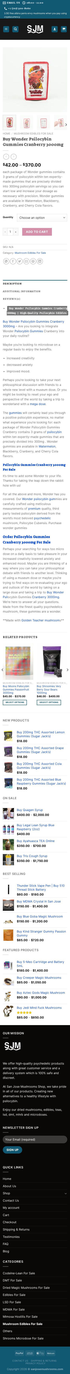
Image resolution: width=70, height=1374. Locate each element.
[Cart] (64, 29)
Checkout (9, 1222)
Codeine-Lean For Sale (19, 1273)
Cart (6, 1215)
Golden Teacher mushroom (40, 620)
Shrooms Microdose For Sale (23, 1338)
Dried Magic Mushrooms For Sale (26, 1287)
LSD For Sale (12, 1302)
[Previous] (8, 79)
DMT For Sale (12, 1280)
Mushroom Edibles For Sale (33, 133)
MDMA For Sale (14, 1309)
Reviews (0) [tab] (11, 298)
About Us (9, 1186)
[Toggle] (65, 1193)
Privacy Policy (36, 1363)
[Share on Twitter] (20, 261)
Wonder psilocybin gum (38, 499)
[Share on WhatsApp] (6, 261)
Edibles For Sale (14, 1295)
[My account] (55, 29)
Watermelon (47, 446)
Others (7, 1331)
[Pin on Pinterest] (33, 261)
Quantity (8, 217)
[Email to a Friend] (26, 261)
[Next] (61, 79)
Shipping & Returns (16, 1229)
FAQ (5, 1244)
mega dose (38, 404)
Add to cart (37, 232)
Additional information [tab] (22, 291)
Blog (6, 1251)
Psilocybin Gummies (29, 331)
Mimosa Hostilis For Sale (20, 1316)
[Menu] (6, 29)
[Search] (15, 29)
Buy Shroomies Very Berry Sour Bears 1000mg (49, 689)
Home (6, 133)
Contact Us (11, 1200)
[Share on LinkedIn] (40, 261)
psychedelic (42, 518)
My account (11, 1208)
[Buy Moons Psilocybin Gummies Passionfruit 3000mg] (18, 661)
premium (34, 508)
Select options (15, 702)
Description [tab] (12, 283)
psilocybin (54, 432)
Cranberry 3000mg (45, 597)
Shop (6, 1193)
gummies (15, 413)
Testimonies (11, 1237)
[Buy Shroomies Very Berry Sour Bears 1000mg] (52, 661)
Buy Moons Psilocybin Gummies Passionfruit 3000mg (16, 689)
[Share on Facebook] (13, 261)
